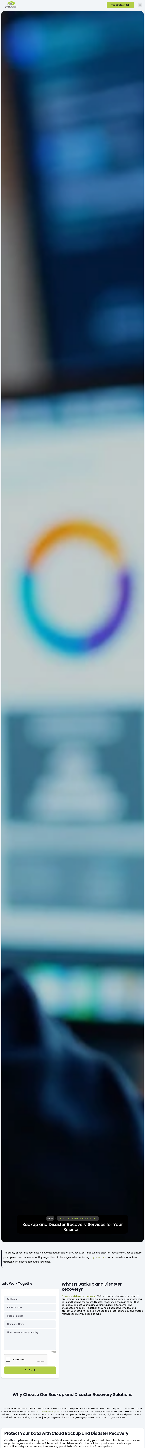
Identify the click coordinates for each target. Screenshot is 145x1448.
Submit (30, 1370)
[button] (140, 5)
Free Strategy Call (120, 5)
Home (50, 1218)
